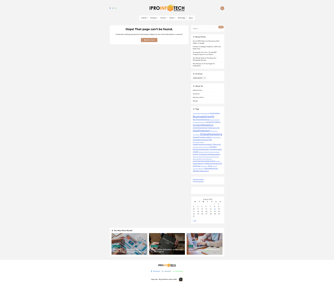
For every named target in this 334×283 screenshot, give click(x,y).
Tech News (117, 246)
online (195, 154)
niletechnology (198, 179)
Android (143, 18)
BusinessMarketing (201, 120)
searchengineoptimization (204, 161)
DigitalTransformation (202, 137)
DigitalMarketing (211, 134)
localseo (213, 147)
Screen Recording (207, 159)
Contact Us (196, 94)
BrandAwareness (205, 113)
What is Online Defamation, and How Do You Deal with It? (167, 250)
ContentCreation (213, 122)
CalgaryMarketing (214, 119)
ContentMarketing (203, 125)
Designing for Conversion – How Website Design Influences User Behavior (129, 250)
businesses (215, 113)
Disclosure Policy (198, 97)
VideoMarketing (211, 169)
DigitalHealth (196, 134)
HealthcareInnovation (198, 142)
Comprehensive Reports (199, 122)
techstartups (204, 166)
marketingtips (215, 149)
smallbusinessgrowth (212, 164)
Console (163, 18)
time (210, 166)
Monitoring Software (214, 152)
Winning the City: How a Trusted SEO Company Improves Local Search (205, 53)
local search (206, 147)
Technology (181, 18)
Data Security (214, 131)
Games (172, 18)
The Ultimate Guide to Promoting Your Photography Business (204, 59)
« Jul (194, 221)
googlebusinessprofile (202, 140)
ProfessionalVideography (209, 154)
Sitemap (195, 101)
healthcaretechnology (202, 144)
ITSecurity (216, 144)
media (195, 152)
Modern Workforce (203, 152)
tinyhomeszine (198, 181)
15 (214, 209)
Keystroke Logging (198, 147)
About (191, 18)
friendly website (216, 137)
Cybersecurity (214, 128)
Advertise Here (197, 90)
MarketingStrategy (201, 149)
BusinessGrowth (203, 116)
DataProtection (201, 130)
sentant (218, 161)
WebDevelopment (201, 171)
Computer (153, 18)
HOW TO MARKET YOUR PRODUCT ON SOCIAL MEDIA (204, 250)
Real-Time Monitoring (198, 156)
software (196, 166)
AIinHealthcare (196, 113)
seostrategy (198, 164)
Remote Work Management (211, 156)
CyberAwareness (200, 128)
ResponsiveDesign (197, 159)
